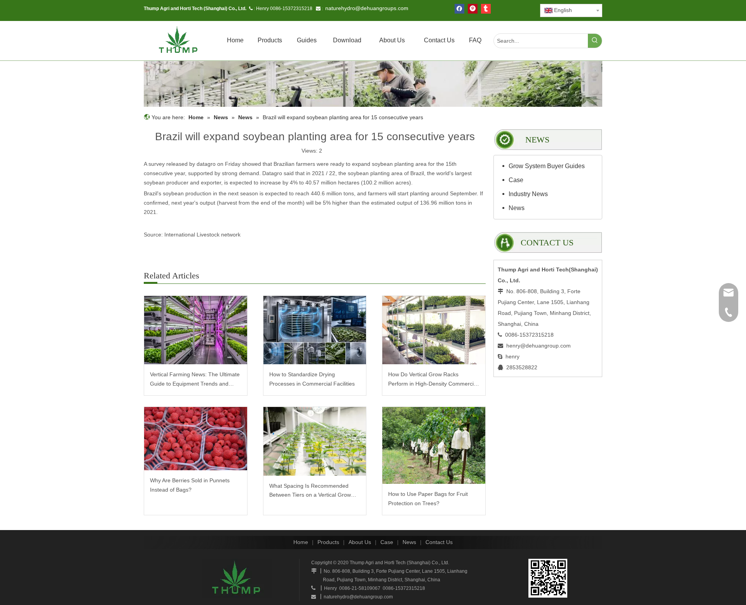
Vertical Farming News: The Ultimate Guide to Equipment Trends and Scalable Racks (195, 380)
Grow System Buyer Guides (547, 166)
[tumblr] (486, 9)
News (517, 208)
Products (328, 542)
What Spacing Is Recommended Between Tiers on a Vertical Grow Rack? (310, 491)
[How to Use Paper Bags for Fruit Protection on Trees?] (433, 445)
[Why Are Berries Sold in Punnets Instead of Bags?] (195, 438)
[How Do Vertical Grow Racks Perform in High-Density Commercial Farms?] (433, 330)
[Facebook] (459, 9)
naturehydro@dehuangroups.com (366, 8)
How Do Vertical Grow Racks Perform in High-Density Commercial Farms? (433, 380)
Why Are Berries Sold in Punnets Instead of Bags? (190, 485)
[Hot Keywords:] (595, 41)
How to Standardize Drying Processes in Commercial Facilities (312, 379)
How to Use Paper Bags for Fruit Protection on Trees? (428, 498)
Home (300, 542)
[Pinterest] (473, 9)
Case (516, 180)
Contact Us (439, 542)
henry (512, 356)
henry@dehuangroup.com (538, 345)
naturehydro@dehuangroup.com (358, 597)
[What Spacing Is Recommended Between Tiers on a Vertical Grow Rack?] (314, 441)
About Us (360, 542)
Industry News (528, 194)
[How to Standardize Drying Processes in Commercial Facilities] (314, 330)
